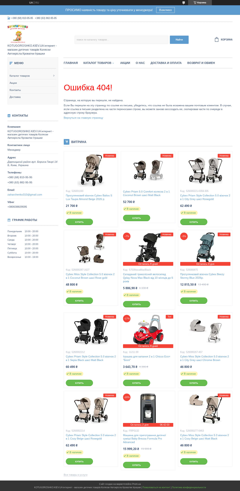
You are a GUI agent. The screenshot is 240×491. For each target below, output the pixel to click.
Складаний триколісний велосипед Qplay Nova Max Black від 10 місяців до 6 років (148, 278)
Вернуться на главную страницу (83, 117)
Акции (13, 82)
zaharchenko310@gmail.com (25, 194)
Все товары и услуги (75, 474)
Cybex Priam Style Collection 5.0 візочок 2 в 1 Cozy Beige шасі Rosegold (91, 437)
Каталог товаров (20, 75)
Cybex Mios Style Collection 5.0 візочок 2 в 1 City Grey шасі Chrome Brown (204, 358)
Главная (71, 62)
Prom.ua (136, 484)
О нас (140, 62)
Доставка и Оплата (166, 62)
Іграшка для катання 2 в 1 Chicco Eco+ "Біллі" (146, 358)
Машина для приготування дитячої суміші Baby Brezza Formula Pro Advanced (144, 439)
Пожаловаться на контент (156, 487)
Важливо (165, 10)
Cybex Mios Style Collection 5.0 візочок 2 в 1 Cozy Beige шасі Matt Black (204, 437)
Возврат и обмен (201, 62)
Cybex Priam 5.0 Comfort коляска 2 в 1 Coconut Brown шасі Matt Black (146, 193)
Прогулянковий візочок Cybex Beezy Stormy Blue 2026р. (202, 276)
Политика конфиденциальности (189, 487)
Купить (79, 222)
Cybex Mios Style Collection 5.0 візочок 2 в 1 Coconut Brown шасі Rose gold (90, 276)
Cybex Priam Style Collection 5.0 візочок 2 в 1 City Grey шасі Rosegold (205, 197)
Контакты (15, 89)
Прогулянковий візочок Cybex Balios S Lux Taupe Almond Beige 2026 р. (89, 197)
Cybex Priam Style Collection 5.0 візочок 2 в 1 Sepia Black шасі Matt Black (91, 358)
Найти (179, 39)
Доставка (15, 96)
